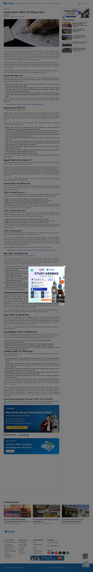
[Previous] (59, 304)
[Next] (63, 304)
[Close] (64, 267)
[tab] (29, 304)
